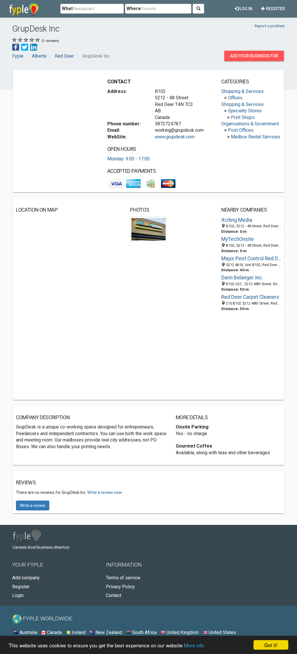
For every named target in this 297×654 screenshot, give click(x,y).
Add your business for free (254, 57)
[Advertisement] (59, 109)
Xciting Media (236, 220)
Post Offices (240, 130)
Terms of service (123, 577)
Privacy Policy (120, 586)
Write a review (33, 505)
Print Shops (243, 117)
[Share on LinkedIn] (33, 47)
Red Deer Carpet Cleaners (250, 297)
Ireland (78, 632)
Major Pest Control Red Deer (251, 258)
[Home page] (24, 8)
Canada (54, 632)
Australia (27, 632)
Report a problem (270, 25)
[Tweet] (24, 47)
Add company (26, 577)
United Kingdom (182, 632)
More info (194, 645)
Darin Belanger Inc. (242, 278)
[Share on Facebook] (15, 47)
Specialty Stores (245, 110)
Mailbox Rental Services (255, 137)
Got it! (271, 644)
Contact (113, 595)
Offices (235, 97)
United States (221, 632)
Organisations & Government (250, 124)
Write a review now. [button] (104, 492)
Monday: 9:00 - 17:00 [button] (128, 159)
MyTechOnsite (237, 239)
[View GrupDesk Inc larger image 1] (148, 229)
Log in (245, 8)
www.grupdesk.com (175, 137)
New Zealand (108, 632)
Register (275, 8)
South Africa (144, 632)
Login (17, 595)
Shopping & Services (242, 91)
